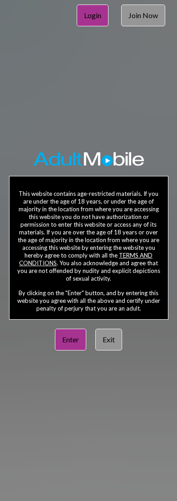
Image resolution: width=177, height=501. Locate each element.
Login (92, 15)
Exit (109, 339)
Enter (70, 339)
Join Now (143, 15)
